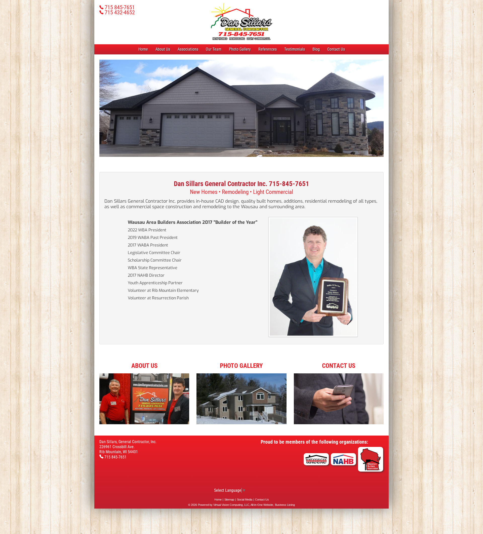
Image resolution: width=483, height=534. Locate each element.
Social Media (244, 499)
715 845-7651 (119, 7)
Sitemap (229, 499)
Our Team (213, 49)
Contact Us (336, 49)
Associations (188, 49)
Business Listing (285, 504)
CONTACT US (338, 365)
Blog (316, 49)
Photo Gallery (240, 49)
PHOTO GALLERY (241, 365)
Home (143, 49)
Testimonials (294, 49)
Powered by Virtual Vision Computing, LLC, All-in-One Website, (236, 504)
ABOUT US (144, 365)
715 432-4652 (119, 12)
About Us (162, 49)
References (267, 49)
